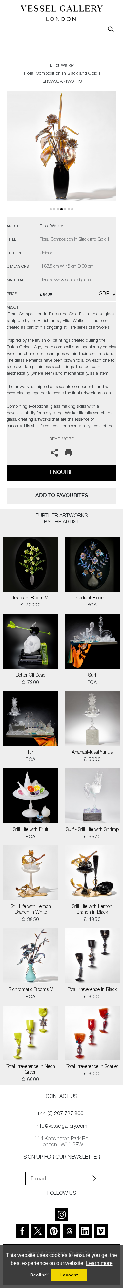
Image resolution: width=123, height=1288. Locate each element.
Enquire (61, 472)
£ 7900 (30, 683)
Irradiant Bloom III (92, 598)
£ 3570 (92, 837)
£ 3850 (30, 920)
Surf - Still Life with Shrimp (92, 830)
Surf (92, 675)
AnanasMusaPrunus (92, 752)
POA (92, 605)
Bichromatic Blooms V (31, 990)
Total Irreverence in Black (92, 990)
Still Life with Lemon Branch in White (31, 910)
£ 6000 (92, 997)
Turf (30, 752)
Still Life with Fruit (30, 830)
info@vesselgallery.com (61, 1126)
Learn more (99, 1263)
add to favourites (61, 495)
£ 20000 (30, 605)
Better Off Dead (31, 675)
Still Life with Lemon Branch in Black (92, 910)
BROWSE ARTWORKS (62, 82)
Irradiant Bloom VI (31, 598)
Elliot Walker (62, 66)
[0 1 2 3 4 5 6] (61, 154)
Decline (38, 1274)
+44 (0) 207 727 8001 (61, 1114)
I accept (69, 1274)
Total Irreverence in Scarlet (92, 1067)
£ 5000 (92, 760)
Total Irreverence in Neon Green (31, 1070)
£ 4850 (92, 920)
